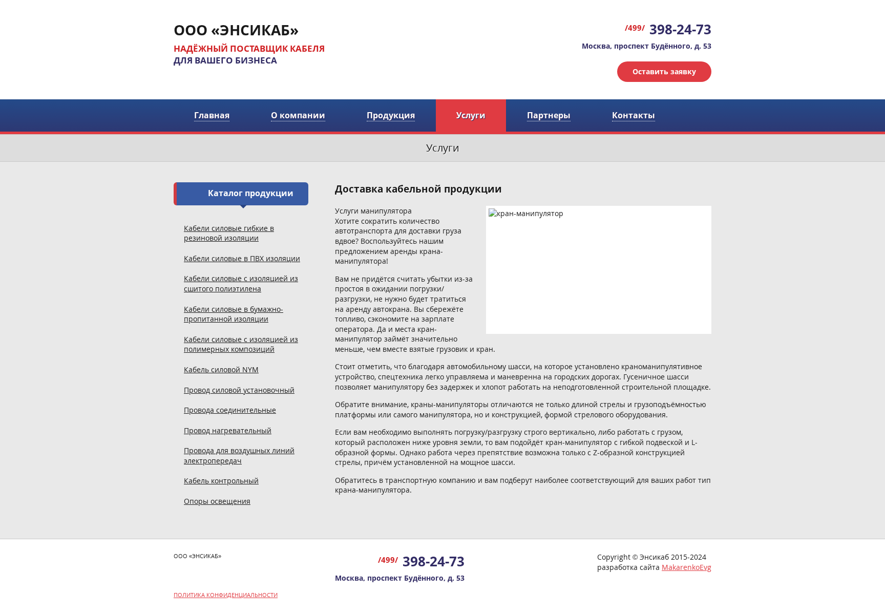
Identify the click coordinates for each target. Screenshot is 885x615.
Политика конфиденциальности (226, 595)
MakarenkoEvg (686, 567)
